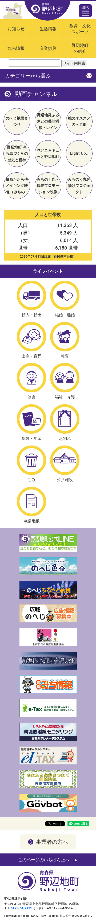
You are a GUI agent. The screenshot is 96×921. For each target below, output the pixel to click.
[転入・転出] (31, 295)
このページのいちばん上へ (43, 859)
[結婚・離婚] (64, 295)
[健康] (31, 377)
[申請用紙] (31, 501)
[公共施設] (64, 460)
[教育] (64, 336)
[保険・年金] (31, 419)
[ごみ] (31, 460)
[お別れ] (64, 419)
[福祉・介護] (64, 377)
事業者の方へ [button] (52, 842)
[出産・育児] (31, 336)
